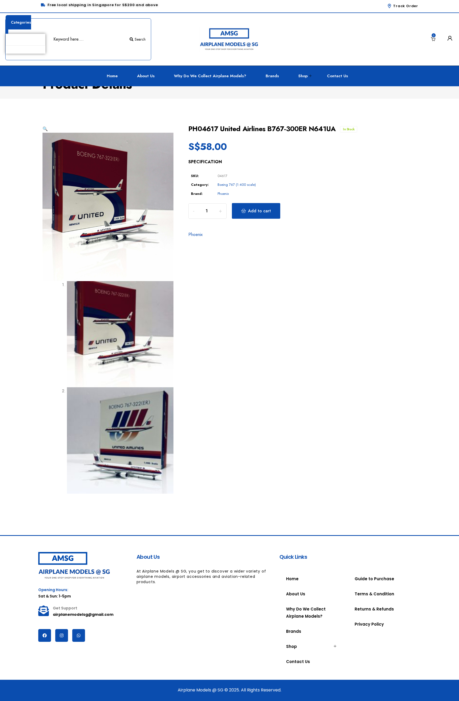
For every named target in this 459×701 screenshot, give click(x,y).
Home (112, 76)
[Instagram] (61, 635)
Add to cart (259, 211)
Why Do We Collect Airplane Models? (210, 76)
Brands (272, 76)
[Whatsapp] (78, 635)
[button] (45, 129)
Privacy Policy (369, 624)
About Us (146, 76)
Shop (303, 76)
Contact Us (337, 76)
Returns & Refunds (374, 609)
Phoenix (223, 193)
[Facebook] (44, 635)
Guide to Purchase (374, 579)
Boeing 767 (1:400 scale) (237, 184)
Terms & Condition (374, 594)
